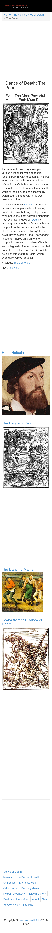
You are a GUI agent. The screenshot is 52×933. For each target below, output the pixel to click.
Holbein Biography (14, 893)
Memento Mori (27, 882)
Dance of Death (12, 871)
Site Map (28, 904)
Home (7, 14)
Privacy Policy (11, 904)
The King (13, 267)
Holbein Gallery (37, 893)
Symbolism (9, 882)
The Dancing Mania (18, 569)
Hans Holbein (13, 352)
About (35, 899)
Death (35, 219)
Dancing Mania (30, 888)
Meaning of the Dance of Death (21, 877)
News (45, 899)
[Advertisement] (26, 49)
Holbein (28, 204)
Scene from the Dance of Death (22, 621)
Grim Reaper (10, 888)
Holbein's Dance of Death (29, 14)
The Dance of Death (18, 423)
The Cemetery (22, 262)
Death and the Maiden (16, 899)
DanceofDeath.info (30, 920)
